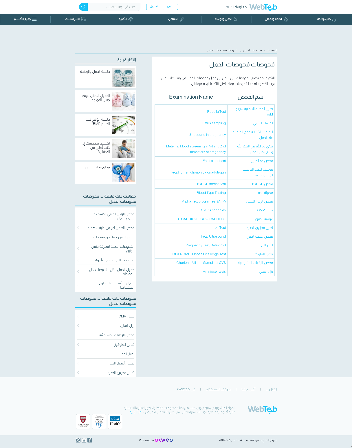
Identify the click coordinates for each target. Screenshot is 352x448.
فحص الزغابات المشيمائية (116, 335)
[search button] (83, 7)
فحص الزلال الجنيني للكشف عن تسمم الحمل (112, 216)
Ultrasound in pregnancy (207, 135)
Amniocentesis (214, 271)
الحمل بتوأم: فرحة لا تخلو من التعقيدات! (115, 285)
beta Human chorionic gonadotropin (198, 172)
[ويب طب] (263, 8)
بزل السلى (127, 326)
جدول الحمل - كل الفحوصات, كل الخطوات (111, 272)
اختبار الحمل (126, 354)
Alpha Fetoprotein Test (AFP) (204, 201)
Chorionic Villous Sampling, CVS (201, 263)
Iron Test (219, 228)
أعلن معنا (248, 389)
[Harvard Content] (83, 421)
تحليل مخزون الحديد (121, 373)
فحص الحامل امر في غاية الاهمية (111, 228)
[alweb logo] (164, 440)
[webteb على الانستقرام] (84, 440)
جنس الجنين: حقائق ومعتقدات (113, 237)
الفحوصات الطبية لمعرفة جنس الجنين (112, 249)
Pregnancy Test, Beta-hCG (206, 245)
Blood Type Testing (211, 193)
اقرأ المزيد (136, 412)
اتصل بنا (271, 389)
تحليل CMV (126, 316)
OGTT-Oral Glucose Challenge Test (199, 254)
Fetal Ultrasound (213, 236)
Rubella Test (216, 111)
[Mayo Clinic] (99, 421)
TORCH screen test (211, 184)
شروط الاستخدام (218, 389)
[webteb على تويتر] (78, 440)
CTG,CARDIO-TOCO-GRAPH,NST (200, 219)
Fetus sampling (214, 123)
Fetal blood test (214, 161)
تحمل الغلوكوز (124, 344)
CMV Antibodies (213, 210)
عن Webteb (186, 389)
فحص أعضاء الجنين (121, 363)
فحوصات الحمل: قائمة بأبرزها (114, 260)
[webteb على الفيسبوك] (89, 440)
